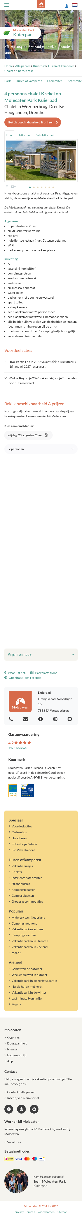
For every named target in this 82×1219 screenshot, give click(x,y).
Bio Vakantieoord (23, 850)
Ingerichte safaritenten (27, 878)
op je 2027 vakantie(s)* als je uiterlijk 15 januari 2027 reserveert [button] (42, 364)
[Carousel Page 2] (34, 187)
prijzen (31, 1212)
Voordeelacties (22, 826)
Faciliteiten (55, 81)
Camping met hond (24, 923)
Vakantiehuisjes (22, 866)
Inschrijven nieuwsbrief (23, 1098)
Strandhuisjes (21, 884)
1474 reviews (17, 748)
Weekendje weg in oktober (29, 975)
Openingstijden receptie (24, 677)
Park (7, 81)
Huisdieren (19, 838)
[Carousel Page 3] (37, 187)
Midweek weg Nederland (28, 917)
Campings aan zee (24, 935)
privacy (19, 1212)
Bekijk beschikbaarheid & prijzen (30, 122)
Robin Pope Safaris (24, 844)
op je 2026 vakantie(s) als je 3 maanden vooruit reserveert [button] (43, 380)
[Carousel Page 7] (53, 187)
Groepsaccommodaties (27, 901)
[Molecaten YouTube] (34, 1109)
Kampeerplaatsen (23, 889)
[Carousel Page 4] (41, 187)
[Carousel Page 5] (45, 187)
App (10, 1061)
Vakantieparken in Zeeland (30, 947)
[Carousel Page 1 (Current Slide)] (30, 187)
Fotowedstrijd (16, 1055)
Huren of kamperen (29, 81)
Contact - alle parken (21, 1092)
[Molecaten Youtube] (70, 719)
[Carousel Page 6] (49, 187)
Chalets (17, 872)
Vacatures (14, 1142)
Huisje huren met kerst (27, 986)
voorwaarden (46, 1212)
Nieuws (12, 1049)
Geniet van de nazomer (27, 969)
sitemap (62, 1212)
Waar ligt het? (16, 673)
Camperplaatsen (23, 895)
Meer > (16, 953)
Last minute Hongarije (27, 998)
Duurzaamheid (17, 1043)
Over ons (13, 1037)
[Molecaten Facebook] (41, 719)
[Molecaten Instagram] (56, 719)
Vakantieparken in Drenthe (30, 941)
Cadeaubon (19, 832)
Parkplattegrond (46, 673)
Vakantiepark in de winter (29, 992)
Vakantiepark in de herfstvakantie (34, 980)
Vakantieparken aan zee (27, 929)
